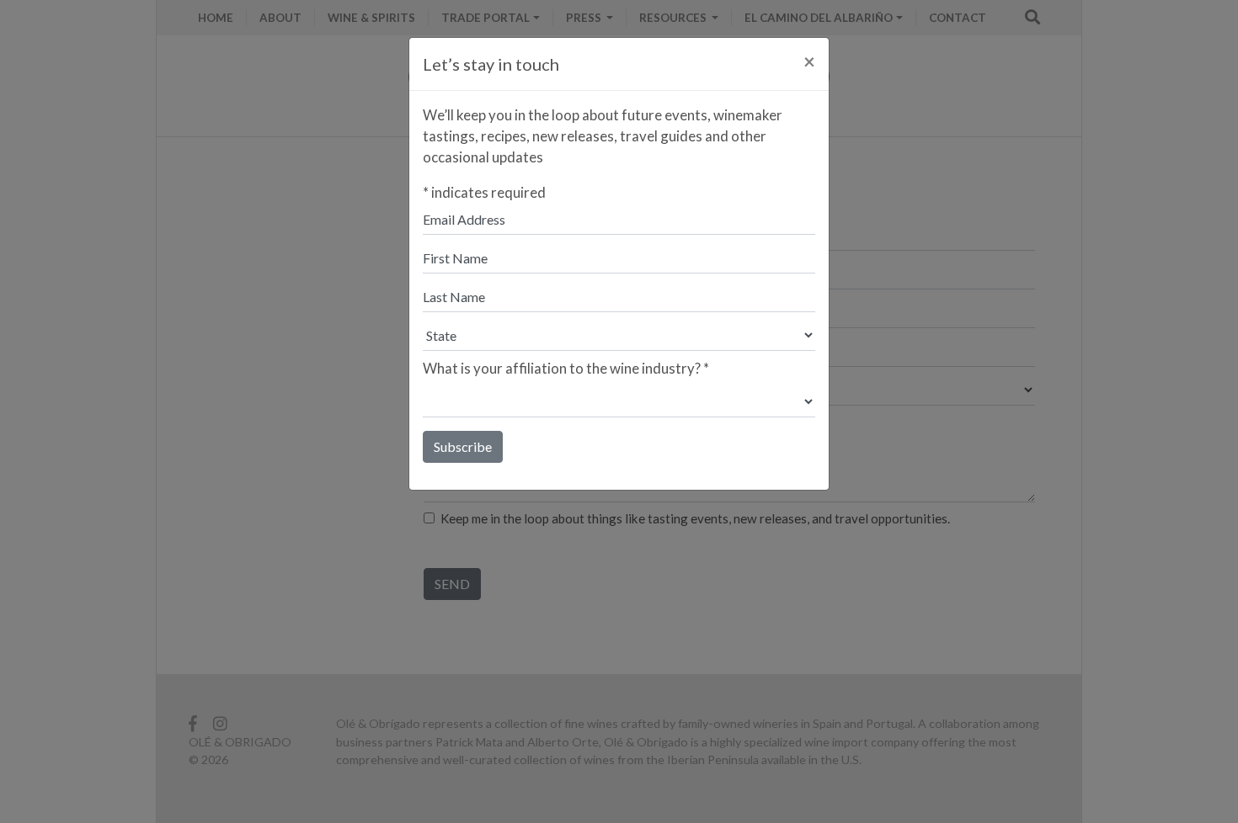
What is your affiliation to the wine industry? (566, 368)
